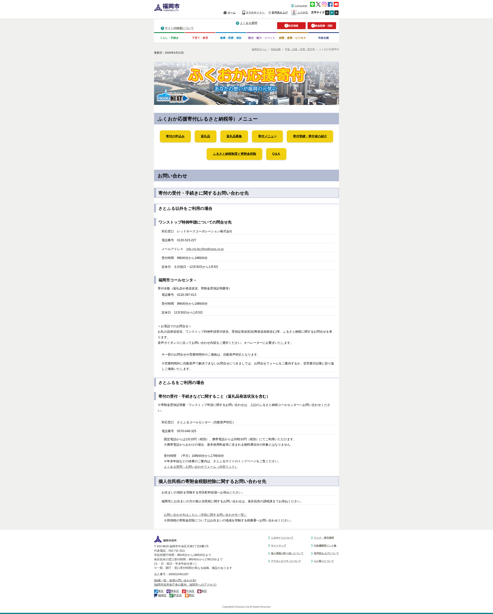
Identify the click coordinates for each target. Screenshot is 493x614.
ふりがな (302, 12)
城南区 (162, 595)
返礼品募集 (234, 136)
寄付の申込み (175, 136)
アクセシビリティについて (286, 561)
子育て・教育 (200, 37)
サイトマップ (278, 545)
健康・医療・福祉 (231, 37)
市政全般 (323, 37)
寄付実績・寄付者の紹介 (310, 136)
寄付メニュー (267, 136)
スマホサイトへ (255, 12)
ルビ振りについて (324, 561)
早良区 (177, 595)
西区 (192, 595)
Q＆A (276, 153)
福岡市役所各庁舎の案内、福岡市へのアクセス (185, 584)
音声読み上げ (280, 12)
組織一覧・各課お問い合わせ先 (175, 580)
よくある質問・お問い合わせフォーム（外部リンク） (201, 466)
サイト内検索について (179, 28)
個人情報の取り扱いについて (287, 553)
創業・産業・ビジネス (292, 37)
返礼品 (205, 136)
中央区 (190, 591)
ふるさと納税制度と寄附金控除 (234, 153)
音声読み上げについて (326, 553)
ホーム (232, 12)
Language (301, 5)
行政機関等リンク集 (325, 545)
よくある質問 (248, 23)
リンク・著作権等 (324, 537)
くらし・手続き (169, 37)
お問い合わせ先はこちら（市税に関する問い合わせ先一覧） (205, 514)
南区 (204, 591)
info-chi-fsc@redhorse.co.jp (205, 249)
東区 (161, 591)
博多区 (174, 591)
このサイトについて (282, 537)
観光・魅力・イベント (261, 37)
